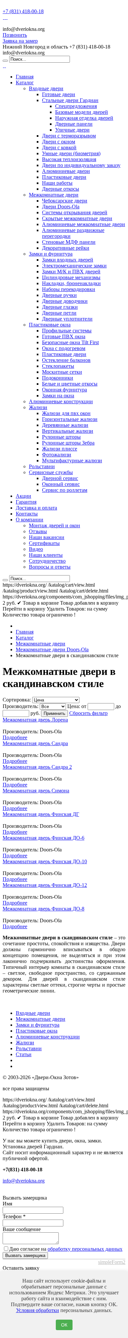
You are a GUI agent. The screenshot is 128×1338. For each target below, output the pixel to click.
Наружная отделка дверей (84, 118)
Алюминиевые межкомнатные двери (83, 224)
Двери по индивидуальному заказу (81, 165)
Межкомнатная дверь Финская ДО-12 (45, 885)
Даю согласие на (65, 1249)
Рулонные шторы (61, 437)
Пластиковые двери (64, 177)
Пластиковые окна (50, 324)
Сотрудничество (47, 561)
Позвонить (15, 35)
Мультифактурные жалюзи (72, 460)
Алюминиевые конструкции (61, 401)
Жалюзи (38, 407)
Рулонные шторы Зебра (68, 443)
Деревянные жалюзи (65, 425)
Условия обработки (37, 1310)
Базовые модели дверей (81, 112)
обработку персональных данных (85, 1249)
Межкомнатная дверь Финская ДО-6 (43, 838)
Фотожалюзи (56, 454)
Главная (24, 76)
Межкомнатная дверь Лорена (35, 719)
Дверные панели (74, 124)
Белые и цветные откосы (69, 384)
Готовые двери (58, 94)
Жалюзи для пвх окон (66, 413)
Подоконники (57, 378)
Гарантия (26, 502)
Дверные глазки (60, 307)
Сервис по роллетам (64, 490)
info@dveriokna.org (24, 1180)
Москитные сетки (62, 372)
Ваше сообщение (22, 1229)
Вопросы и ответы (50, 567)
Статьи (24, 1054)
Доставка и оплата (36, 508)
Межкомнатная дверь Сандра (35, 743)
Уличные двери (72, 130)
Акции (23, 496)
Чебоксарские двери (64, 200)
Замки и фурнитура (51, 254)
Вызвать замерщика (25, 1255)
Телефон (14, 1216)
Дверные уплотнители (67, 319)
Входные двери (46, 88)
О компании (29, 519)
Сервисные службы (51, 472)
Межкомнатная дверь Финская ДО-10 (45, 861)
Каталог (25, 82)
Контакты (27, 513)
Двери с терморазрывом (69, 135)
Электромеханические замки (74, 265)
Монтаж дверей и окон (54, 525)
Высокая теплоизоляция (69, 159)
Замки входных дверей (67, 259)
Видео (36, 549)
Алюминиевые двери (66, 171)
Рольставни (42, 466)
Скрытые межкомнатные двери (77, 218)
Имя (7, 1203)
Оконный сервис (61, 484)
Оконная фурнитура (64, 389)
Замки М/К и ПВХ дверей (71, 271)
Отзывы (38, 531)
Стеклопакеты (58, 366)
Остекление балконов (66, 360)
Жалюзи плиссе (59, 448)
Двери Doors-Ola (60, 206)
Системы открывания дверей (74, 212)
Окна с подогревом (63, 348)
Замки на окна (58, 395)
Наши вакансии (46, 537)
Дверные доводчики (65, 301)
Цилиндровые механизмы (71, 277)
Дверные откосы (60, 189)
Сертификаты (44, 543)
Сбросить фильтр (88, 713)
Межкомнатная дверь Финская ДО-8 (43, 908)
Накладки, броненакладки (71, 283)
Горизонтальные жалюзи (69, 419)
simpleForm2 (111, 1262)
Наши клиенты (46, 555)
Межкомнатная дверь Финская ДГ (41, 814)
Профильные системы (67, 330)
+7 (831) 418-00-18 (23, 11)
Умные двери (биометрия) (71, 153)
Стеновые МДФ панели (69, 242)
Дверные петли (59, 313)
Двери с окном (58, 141)
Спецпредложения (76, 106)
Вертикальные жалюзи (67, 431)
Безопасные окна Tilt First (70, 342)
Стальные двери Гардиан (70, 100)
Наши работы (57, 183)
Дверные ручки (59, 295)
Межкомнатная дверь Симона (36, 790)
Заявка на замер (20, 41)
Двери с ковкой (59, 147)
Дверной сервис (60, 478)
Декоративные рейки (65, 248)
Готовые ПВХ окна (63, 336)
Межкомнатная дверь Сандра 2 (37, 767)
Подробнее (15, 737)
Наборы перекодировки (68, 289)
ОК (64, 1325)
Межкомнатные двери (53, 195)
